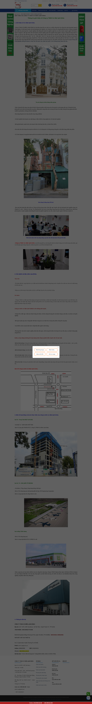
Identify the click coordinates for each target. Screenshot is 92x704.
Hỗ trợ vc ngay (52, 354)
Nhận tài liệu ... (52, 349)
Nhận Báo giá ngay (40, 349)
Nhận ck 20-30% (40, 354)
